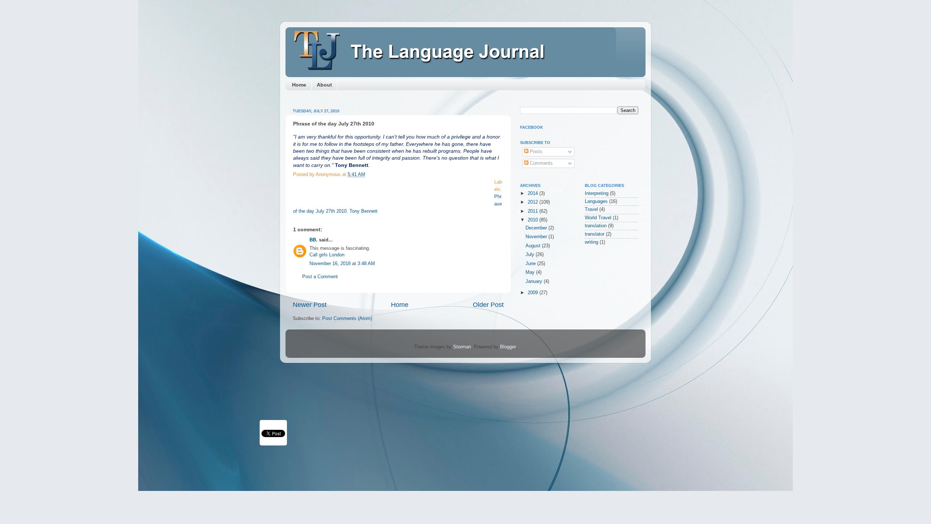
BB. (313, 240)
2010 (533, 220)
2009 (533, 292)
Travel (591, 209)
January (535, 281)
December (537, 228)
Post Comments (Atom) (347, 318)
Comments (540, 163)
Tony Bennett (363, 211)
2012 (533, 202)
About (324, 85)
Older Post (488, 304)
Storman (462, 346)
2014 (533, 193)
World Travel (598, 217)
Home (299, 85)
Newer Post (310, 304)
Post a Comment (320, 276)
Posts (535, 151)
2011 (533, 211)
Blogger (508, 346)
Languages (596, 201)
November (537, 236)
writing (591, 242)
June (531, 263)
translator (594, 234)
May (531, 272)
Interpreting (596, 193)
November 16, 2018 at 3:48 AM (342, 263)
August (534, 245)
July (531, 254)
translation (596, 225)
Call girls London (326, 254)
